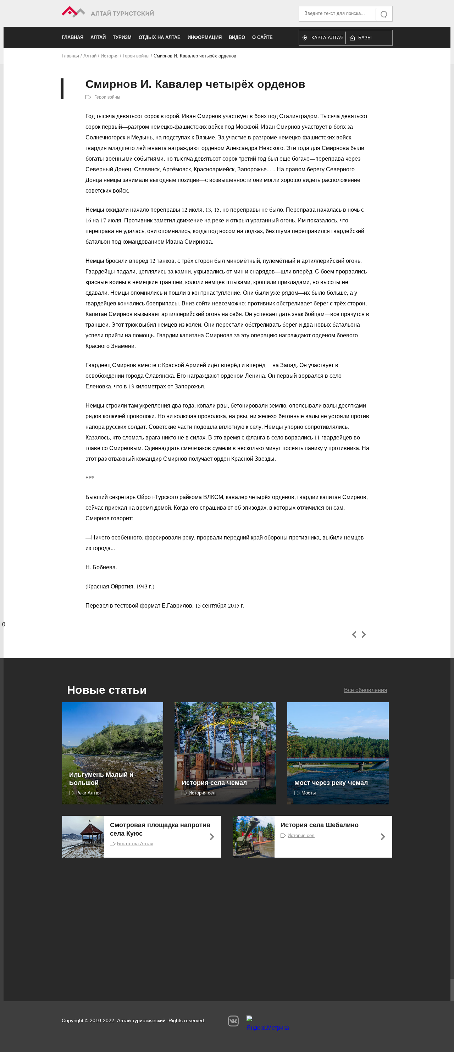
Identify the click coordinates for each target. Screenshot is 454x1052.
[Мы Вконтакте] (233, 1020)
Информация (205, 37)
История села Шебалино (320, 825)
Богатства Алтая (135, 843)
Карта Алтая (327, 37)
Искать (384, 14)
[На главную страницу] (144, 13)
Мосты (308, 793)
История (109, 56)
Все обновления (365, 690)
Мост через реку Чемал (331, 782)
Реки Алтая (88, 793)
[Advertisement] (216, 921)
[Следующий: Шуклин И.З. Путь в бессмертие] (363, 634)
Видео (237, 37)
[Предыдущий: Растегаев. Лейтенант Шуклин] (354, 634)
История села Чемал (214, 782)
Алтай (98, 37)
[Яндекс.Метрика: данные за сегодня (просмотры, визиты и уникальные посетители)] (268, 1025)
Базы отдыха (368, 39)
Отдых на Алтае (160, 37)
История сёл (202, 793)
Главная (72, 37)
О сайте (262, 37)
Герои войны (136, 56)
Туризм (122, 37)
